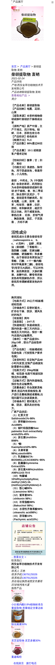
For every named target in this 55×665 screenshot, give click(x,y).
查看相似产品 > (20, 95)
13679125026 (29, 574)
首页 (14, 66)
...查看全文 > (18, 557)
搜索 (22, 5)
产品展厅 (25, 66)
